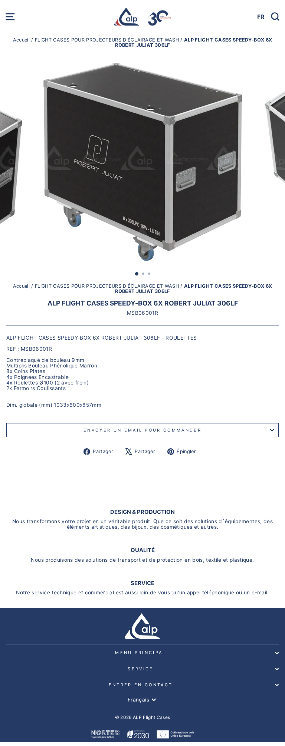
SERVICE (140, 668)
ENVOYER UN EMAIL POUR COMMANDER (142, 430)
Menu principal (140, 652)
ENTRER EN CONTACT (141, 684)
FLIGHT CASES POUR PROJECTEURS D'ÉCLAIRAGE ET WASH (107, 40)
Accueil (22, 40)
